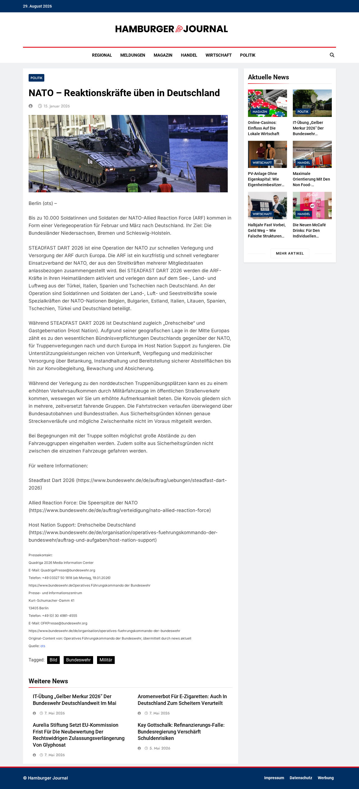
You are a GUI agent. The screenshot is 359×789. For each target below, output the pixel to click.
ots (42, 646)
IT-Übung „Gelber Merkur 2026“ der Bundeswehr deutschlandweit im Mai (310, 133)
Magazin (163, 55)
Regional (102, 55)
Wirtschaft (219, 55)
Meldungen (132, 55)
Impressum (274, 778)
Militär (106, 660)
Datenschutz (301, 778)
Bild (53, 660)
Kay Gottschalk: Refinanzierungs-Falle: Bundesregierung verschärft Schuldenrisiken (181, 731)
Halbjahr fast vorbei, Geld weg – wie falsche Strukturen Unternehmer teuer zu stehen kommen (267, 236)
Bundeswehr (78, 660)
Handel (189, 55)
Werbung (326, 778)
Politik (248, 55)
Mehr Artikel (290, 253)
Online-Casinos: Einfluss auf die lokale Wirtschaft (263, 128)
